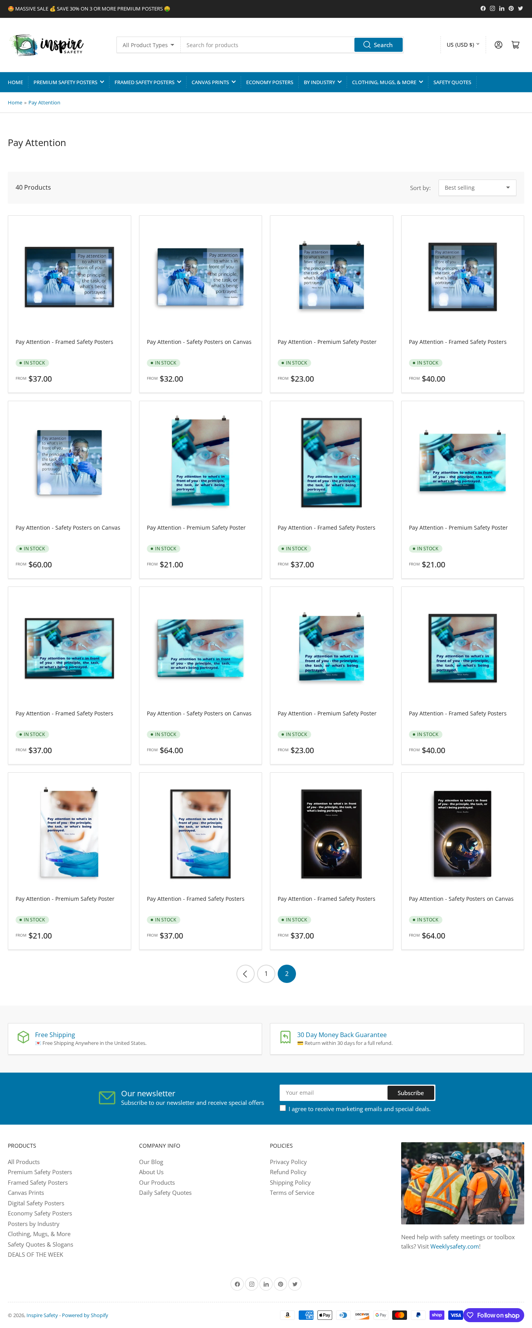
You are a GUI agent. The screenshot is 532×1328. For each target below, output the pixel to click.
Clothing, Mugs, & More (384, 82)
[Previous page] (245, 973)
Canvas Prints (210, 82)
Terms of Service (292, 1192)
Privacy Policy (288, 1162)
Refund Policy (288, 1172)
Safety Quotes (452, 82)
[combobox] (292, 45)
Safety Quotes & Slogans (40, 1244)
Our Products (157, 1182)
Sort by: (420, 188)
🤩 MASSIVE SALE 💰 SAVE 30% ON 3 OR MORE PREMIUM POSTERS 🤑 (89, 8)
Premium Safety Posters (65, 82)
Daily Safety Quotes (165, 1192)
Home (15, 82)
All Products (24, 1162)
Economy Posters (269, 82)
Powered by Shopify (85, 1315)
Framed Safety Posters (144, 82)
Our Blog (151, 1162)
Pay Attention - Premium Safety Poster (327, 341)
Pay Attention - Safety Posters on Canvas (199, 341)
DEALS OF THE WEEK (35, 1254)
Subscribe (411, 1093)
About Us (151, 1172)
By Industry (319, 82)
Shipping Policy (290, 1182)
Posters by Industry (34, 1224)
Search (383, 45)
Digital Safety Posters (36, 1203)
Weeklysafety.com (454, 1246)
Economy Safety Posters (40, 1213)
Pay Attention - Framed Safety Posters (64, 341)
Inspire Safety (42, 1315)
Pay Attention (44, 102)
